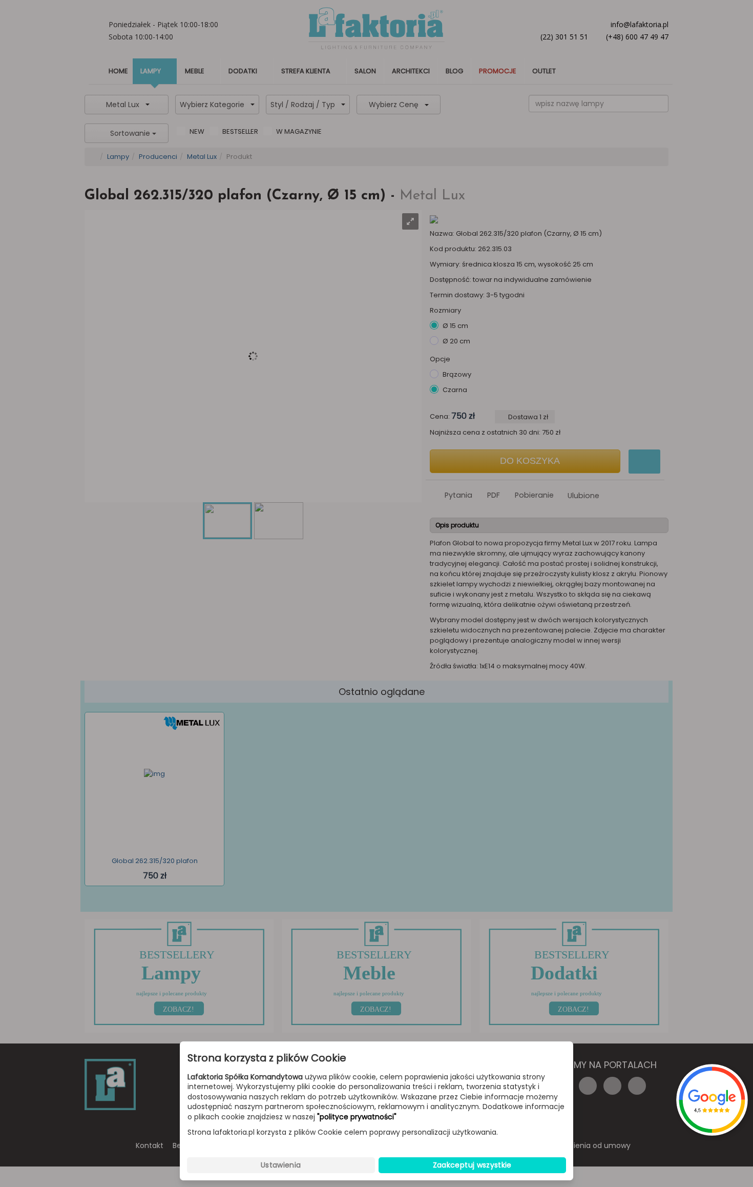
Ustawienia (281, 1165)
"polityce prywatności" (356, 1117)
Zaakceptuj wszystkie (472, 1165)
